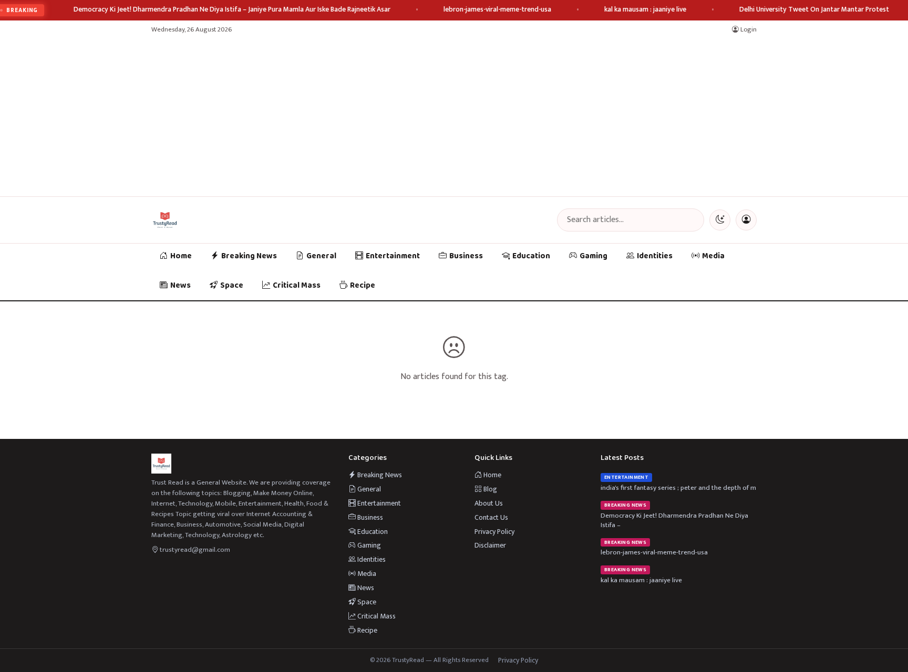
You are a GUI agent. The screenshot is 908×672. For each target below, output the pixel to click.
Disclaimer (490, 545)
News (180, 285)
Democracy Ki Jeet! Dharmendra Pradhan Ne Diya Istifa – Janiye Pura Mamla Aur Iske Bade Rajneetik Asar (232, 9)
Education (531, 256)
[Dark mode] (719, 219)
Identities (655, 256)
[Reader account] (746, 219)
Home (181, 256)
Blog (489, 489)
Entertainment (393, 256)
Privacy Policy (494, 532)
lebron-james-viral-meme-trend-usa (497, 9)
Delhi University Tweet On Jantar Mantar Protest (814, 9)
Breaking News (249, 256)
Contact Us (491, 517)
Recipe (362, 285)
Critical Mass (297, 285)
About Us (488, 503)
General (321, 256)
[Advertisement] (454, 117)
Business (466, 256)
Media (713, 256)
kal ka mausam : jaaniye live (645, 9)
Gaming (593, 256)
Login (748, 30)
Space (231, 285)
